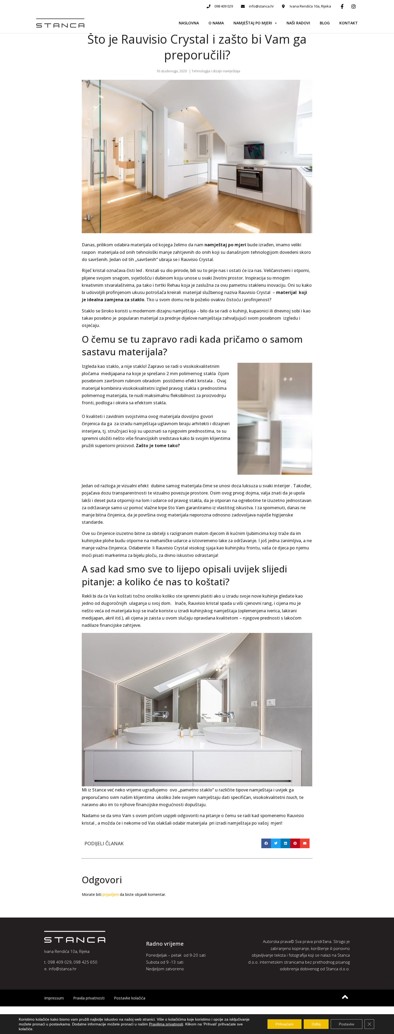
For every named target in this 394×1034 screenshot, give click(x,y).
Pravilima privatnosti (166, 1024)
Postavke (346, 1024)
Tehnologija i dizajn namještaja (216, 71)
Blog (325, 22)
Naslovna (189, 22)
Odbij (316, 1024)
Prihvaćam (284, 1024)
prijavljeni (110, 894)
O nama (216, 22)
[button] (266, 843)
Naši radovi (298, 22)
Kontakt (348, 22)
